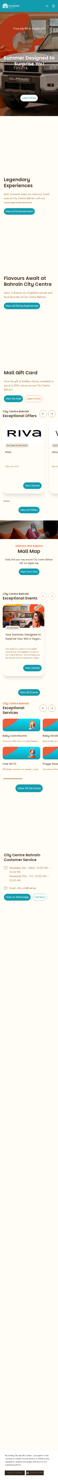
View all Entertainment (19, 211)
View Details (32, 485)
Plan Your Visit (29, 571)
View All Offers (29, 510)
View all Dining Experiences (22, 305)
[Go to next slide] (51, 413)
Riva (8, 452)
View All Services (29, 788)
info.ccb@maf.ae (26, 888)
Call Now (39, 897)
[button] (35, 1472)
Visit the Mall (13, 398)
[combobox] (47, 6)
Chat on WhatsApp (17, 897)
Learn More (29, 98)
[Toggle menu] (53, 6)
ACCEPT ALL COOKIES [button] (14, 1473)
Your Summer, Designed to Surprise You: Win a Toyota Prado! (23, 637)
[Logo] (11, 6)
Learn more (34, 398)
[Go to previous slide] (43, 413)
